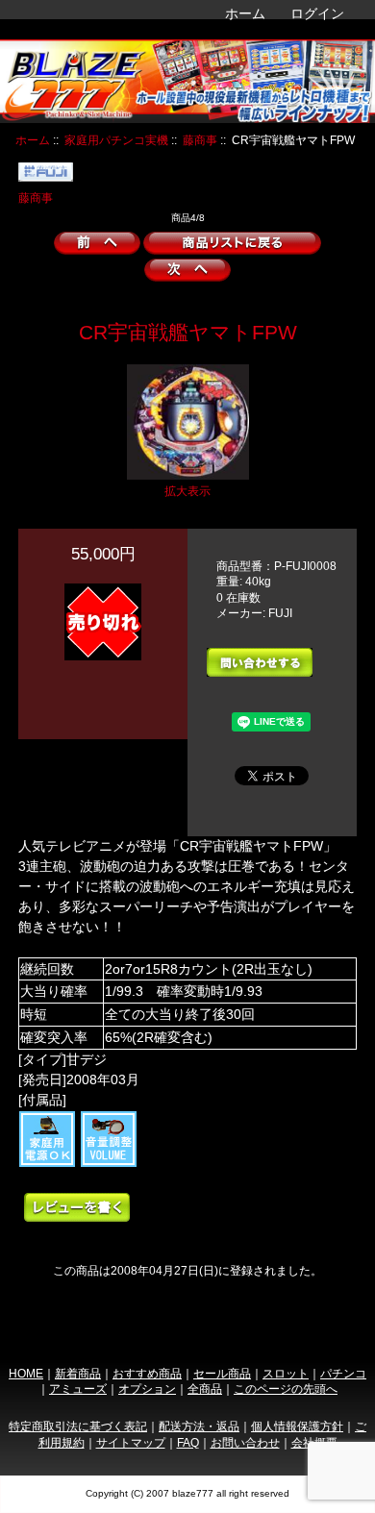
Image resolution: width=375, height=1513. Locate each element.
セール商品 (222, 1373)
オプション (147, 1388)
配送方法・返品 (199, 1426)
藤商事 (200, 140)
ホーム (245, 13)
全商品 (205, 1388)
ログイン (317, 13)
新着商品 (78, 1373)
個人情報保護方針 (297, 1426)
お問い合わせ (245, 1442)
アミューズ (78, 1388)
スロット (285, 1373)
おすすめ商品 (147, 1373)
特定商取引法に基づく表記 (78, 1426)
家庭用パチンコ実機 (116, 140)
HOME (26, 1373)
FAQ (188, 1442)
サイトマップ (130, 1442)
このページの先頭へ (286, 1388)
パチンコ (343, 1373)
